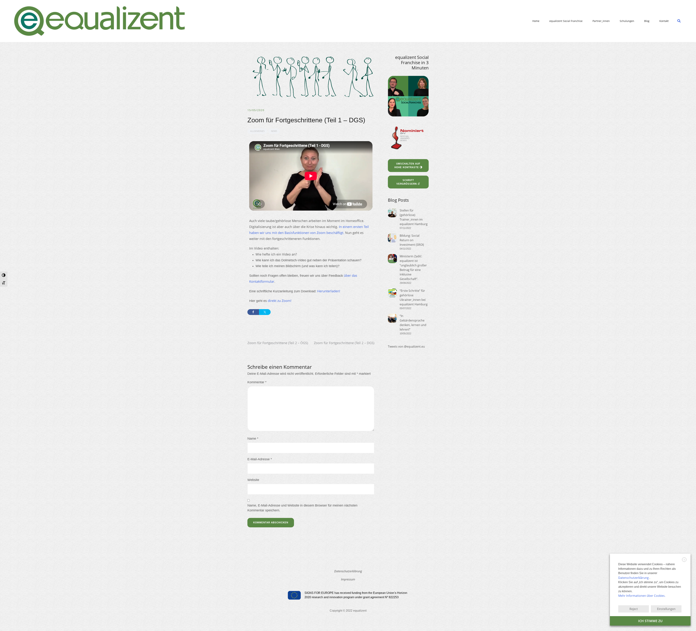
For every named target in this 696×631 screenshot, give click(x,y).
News (274, 131)
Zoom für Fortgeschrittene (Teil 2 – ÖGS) (277, 343)
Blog (646, 21)
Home (535, 21)
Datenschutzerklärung (348, 571)
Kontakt (664, 21)
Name (252, 438)
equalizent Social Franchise (566, 21)
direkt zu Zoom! (279, 300)
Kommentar (256, 382)
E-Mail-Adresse (259, 459)
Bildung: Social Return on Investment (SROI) (412, 240)
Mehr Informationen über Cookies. (641, 596)
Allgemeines (257, 131)
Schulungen (627, 21)
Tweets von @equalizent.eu (406, 346)
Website (253, 480)
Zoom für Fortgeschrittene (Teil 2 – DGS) (344, 343)
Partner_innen (601, 21)
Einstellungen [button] (666, 609)
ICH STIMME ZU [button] (650, 621)
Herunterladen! (328, 291)
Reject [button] (633, 609)
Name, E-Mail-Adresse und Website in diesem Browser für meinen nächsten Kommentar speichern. (302, 508)
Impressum (348, 579)
